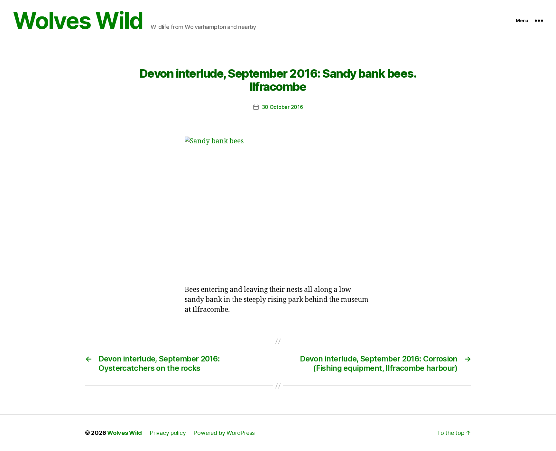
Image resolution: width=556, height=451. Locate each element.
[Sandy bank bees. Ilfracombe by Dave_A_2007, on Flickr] (278, 207)
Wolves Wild (78, 20)
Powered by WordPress (224, 432)
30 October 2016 (282, 107)
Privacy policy (168, 432)
